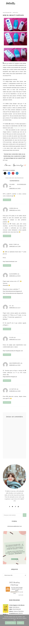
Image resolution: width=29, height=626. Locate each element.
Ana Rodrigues (14, 363)
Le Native (12, 389)
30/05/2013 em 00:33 (14, 276)
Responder (7, 199)
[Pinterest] (16, 506)
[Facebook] (10, 506)
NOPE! (20, 622)
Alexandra (13, 274)
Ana (12, 587)
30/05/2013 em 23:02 (14, 365)
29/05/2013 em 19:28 (14, 188)
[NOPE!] (27, 620)
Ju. (10, 305)
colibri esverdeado (17, 184)
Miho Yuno (13, 244)
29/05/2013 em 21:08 (14, 246)
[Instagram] (19, 506)
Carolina (12, 208)
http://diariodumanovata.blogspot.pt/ (12, 291)
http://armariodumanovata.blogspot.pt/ (13, 293)
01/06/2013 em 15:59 (14, 391)
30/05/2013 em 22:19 (14, 339)
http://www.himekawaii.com (10, 261)
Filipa (11, 337)
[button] (24, 2)
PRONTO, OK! (10, 622)
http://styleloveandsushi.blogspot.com (13, 350)
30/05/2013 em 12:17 (14, 307)
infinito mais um (12, 3)
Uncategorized (7, 12)
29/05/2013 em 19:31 (14, 210)
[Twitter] (13, 506)
